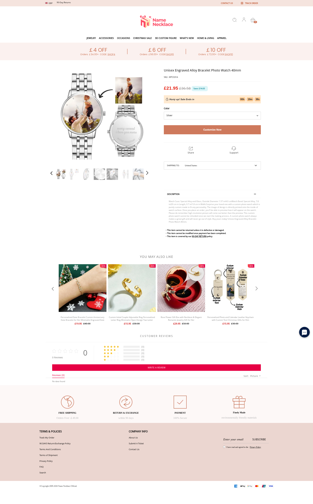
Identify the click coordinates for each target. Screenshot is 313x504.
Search (42, 472)
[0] (253, 20)
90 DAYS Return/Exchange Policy (55, 443)
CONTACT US (227, 3)
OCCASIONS (123, 38)
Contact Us (134, 449)
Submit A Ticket (136, 443)
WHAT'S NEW (187, 38)
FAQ (41, 466)
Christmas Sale (142, 38)
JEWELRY (91, 38)
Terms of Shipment (48, 455)
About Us (133, 437)
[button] (58, 116)
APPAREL (221, 38)
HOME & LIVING (205, 38)
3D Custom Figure (166, 38)
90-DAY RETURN (199, 236)
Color (167, 108)
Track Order (251, 3)
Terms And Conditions (50, 449)
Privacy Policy (46, 461)
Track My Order (46, 437)
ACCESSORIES (106, 38)
